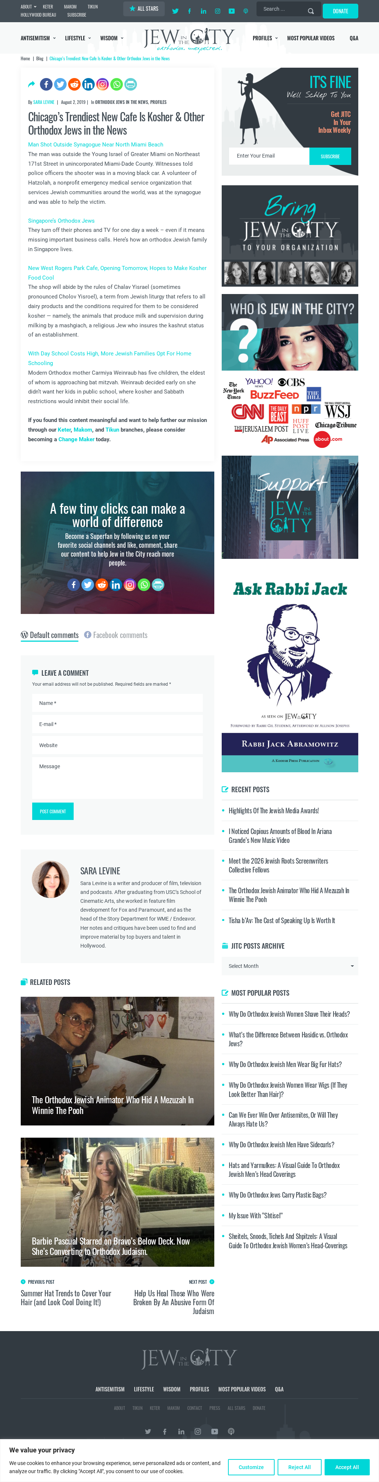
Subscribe (189, 803)
